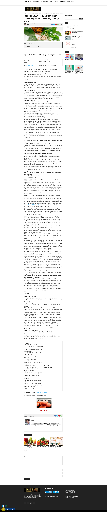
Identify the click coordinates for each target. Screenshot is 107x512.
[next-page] (26, 451)
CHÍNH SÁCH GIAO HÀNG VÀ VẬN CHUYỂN (74, 496)
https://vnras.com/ (34, 421)
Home (26, 1)
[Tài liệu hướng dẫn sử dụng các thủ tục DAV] (68, 27)
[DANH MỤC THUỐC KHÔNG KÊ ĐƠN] (79, 57)
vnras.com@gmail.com (32, 499)
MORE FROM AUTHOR (36, 435)
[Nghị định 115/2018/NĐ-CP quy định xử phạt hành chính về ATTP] (43, 441)
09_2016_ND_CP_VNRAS (41, 392)
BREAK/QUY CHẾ (68, 59)
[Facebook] (52, 24)
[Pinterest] (56, 24)
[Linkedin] (31, 503)
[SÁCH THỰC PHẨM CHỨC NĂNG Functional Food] (56, 441)
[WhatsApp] (58, 24)
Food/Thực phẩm (38, 13)
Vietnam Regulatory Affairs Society (37, 510)
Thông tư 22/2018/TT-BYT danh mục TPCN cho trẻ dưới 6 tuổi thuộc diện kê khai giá (30, 447)
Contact (57, 1)
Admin (28, 24)
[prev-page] (24, 451)
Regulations (36, 1)
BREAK (67, 51)
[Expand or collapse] (61, 44)
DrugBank (81, 510)
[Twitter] (54, 24)
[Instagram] (28, 503)
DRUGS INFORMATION (29, 4)
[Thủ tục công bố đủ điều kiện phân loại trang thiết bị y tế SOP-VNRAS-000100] (68, 38)
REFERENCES (62, 1)
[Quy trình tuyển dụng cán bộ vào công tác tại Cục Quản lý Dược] (68, 33)
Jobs (51, 1)
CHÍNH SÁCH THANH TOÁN (71, 495)
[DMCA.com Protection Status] (55, 492)
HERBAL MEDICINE (70, 1)
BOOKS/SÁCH (52, 445)
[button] (82, 1)
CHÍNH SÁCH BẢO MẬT (70, 492)
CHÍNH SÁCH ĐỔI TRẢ (70, 497)
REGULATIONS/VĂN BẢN (30, 13)
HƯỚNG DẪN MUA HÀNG (71, 493)
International (44, 1)
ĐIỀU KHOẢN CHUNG (70, 490)
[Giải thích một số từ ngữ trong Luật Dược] (69, 67)
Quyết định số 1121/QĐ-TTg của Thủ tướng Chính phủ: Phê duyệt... (69, 61)
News (29, 1)
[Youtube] (34, 503)
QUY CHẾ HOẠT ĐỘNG (70, 491)
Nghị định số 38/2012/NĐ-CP (32, 204)
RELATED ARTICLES (27, 435)
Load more (74, 47)
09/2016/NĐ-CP (29, 65)
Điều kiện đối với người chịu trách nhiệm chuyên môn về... (79, 72)
